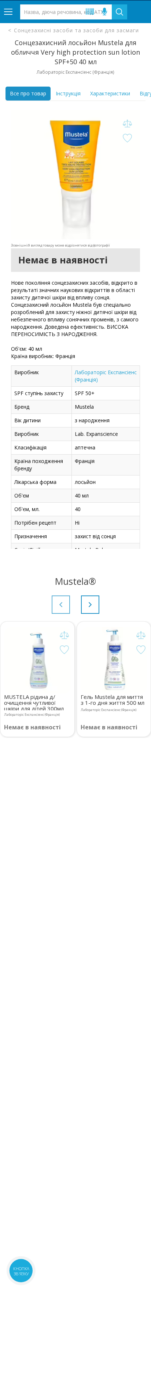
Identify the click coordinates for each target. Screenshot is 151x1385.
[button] (90, 604)
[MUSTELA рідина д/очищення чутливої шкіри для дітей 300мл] (37, 660)
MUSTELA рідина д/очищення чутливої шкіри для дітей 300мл (34, 702)
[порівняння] (127, 123)
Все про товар (28, 93)
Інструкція (68, 93)
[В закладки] (127, 138)
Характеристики (110, 93)
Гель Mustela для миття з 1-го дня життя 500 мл (112, 700)
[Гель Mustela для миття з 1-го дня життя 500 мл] (114, 660)
